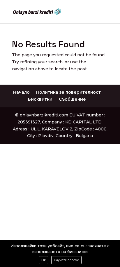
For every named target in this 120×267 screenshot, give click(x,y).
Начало (21, 92)
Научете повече (66, 260)
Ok (43, 260)
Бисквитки (40, 99)
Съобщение (72, 99)
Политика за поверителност (68, 92)
